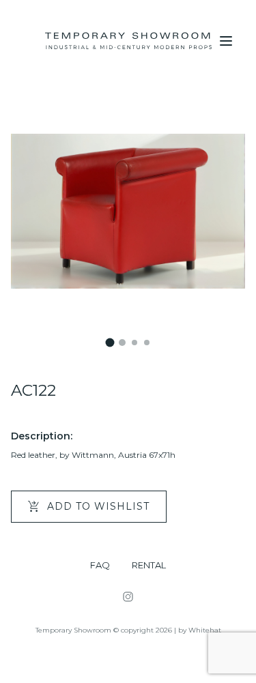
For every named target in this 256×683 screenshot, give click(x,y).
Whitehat (204, 630)
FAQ (100, 565)
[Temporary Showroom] (128, 40)
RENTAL (149, 565)
